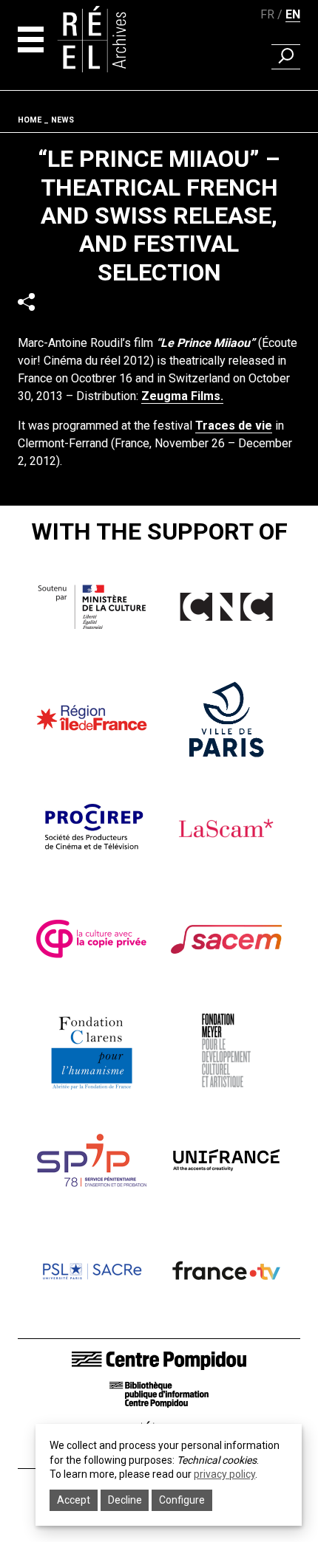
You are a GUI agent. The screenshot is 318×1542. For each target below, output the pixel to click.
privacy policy (224, 1474)
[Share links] (26, 301)
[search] (285, 56)
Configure (182, 1500)
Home (29, 120)
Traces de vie (233, 426)
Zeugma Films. (182, 396)
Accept (73, 1500)
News (62, 120)
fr (267, 14)
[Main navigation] (31, 39)
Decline (125, 1500)
